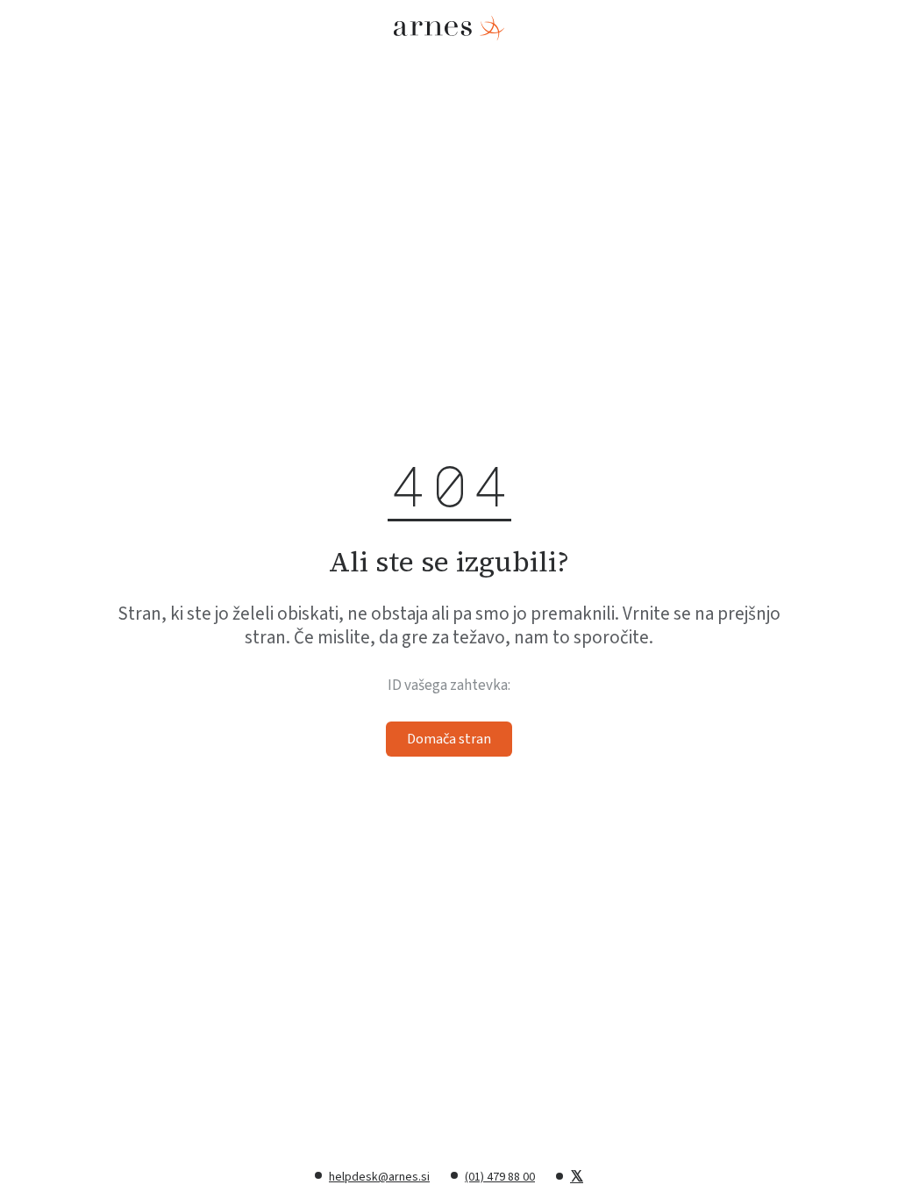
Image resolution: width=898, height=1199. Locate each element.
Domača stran (449, 739)
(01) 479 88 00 (500, 1177)
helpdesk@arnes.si (379, 1177)
